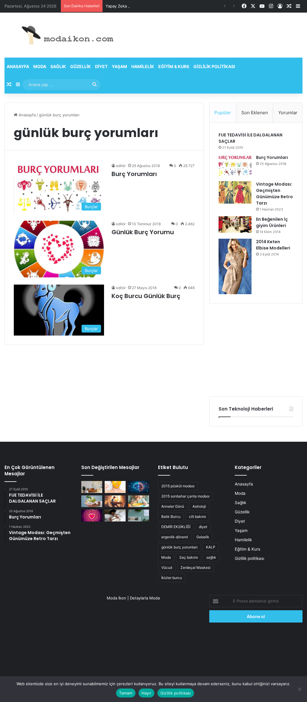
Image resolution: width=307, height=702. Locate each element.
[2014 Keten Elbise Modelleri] (235, 266)
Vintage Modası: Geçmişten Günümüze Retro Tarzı (274, 193)
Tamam (125, 693)
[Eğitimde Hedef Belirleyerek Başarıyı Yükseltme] (115, 501)
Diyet (101, 66)
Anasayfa (18, 66)
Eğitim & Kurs (173, 66)
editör (121, 165)
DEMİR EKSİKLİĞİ (175, 526)
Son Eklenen (254, 112)
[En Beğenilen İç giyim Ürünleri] (235, 224)
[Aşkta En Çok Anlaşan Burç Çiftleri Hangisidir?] (91, 515)
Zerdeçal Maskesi (195, 567)
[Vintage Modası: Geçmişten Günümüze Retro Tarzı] (235, 192)
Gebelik (202, 537)
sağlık (211, 557)
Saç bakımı (188, 557)
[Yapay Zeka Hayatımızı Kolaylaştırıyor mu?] (138, 487)
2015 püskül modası (178, 486)
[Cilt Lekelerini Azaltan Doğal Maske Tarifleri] (115, 487)
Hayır (146, 693)
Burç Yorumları (134, 174)
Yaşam (119, 66)
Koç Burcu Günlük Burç (146, 296)
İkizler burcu (171, 577)
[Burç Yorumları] (235, 165)
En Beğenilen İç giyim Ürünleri (272, 222)
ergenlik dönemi (174, 537)
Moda (39, 66)
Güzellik (80, 66)
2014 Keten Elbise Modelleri (273, 245)
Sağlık (58, 66)
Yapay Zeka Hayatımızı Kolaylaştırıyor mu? (144, 6)
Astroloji (199, 506)
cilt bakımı (197, 516)
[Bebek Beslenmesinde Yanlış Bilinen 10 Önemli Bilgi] (138, 501)
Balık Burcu (170, 516)
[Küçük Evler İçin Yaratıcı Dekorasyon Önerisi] (91, 487)
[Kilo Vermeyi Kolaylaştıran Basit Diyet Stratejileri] (91, 501)
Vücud (166, 567)
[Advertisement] (256, 349)
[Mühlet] (62, 35)
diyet (203, 526)
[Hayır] (300, 689)
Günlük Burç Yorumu (143, 232)
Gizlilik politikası (214, 66)
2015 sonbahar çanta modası (185, 496)
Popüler (222, 112)
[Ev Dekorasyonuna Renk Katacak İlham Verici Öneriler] (138, 515)
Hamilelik (142, 66)
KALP (210, 547)
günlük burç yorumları (179, 547)
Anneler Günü (172, 506)
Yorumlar (287, 112)
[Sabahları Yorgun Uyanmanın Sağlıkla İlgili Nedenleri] (115, 515)
